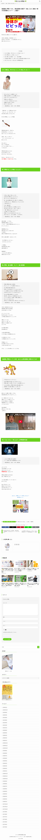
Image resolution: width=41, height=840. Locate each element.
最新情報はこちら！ (20, 497)
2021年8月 (5, 720)
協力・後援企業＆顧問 (27, 836)
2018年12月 (5, 773)
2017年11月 (5, 806)
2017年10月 (5, 809)
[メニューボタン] (1, 1)
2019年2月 (5, 768)
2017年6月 (5, 819)
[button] (5, 527)
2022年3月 (5, 715)
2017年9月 (5, 811)
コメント (5, 602)
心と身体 (28, 521)
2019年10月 (5, 748)
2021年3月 (5, 725)
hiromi (7, 549)
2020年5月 (5, 732)
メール (4, 621)
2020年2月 (5, 737)
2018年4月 (5, 793)
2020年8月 (5, 730)
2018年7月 (5, 786)
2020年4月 (5, 735)
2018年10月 (5, 778)
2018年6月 (5, 788)
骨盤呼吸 (32, 521)
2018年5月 (5, 791)
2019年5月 (5, 760)
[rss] (23, 834)
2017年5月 (5, 821)
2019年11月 (5, 745)
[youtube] (22, 834)
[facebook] (15, 544)
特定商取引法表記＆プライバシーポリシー (16, 836)
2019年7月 (5, 755)
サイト (4, 625)
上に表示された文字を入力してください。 (10, 632)
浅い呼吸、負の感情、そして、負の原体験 (13, 56)
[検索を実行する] (38, 647)
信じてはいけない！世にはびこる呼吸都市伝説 (14, 60)
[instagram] (17, 544)
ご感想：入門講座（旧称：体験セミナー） (9, 521)
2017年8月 (5, 814)
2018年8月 (5, 783)
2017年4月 (5, 824)
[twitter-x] (17, 834)
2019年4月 (5, 763)
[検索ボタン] (39, 1)
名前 (3, 617)
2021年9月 (5, 717)
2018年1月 (5, 801)
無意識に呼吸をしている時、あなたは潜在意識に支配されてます (17, 58)
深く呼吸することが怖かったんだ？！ (12, 54)
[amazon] (18, 544)
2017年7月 (5, 816)
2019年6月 (5, 758)
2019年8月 (5, 753)
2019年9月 (5, 750)
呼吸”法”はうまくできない (21, 521)
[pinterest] (21, 834)
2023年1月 (5, 707)
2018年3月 (5, 796)
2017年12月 (5, 804)
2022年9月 (5, 712)
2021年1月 (5, 727)
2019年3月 (5, 765)
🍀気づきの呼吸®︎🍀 (21, 1)
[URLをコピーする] (35, 527)
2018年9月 (5, 781)
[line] (19, 834)
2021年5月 (5, 722)
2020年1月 (5, 740)
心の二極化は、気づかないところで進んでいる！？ (15, 53)
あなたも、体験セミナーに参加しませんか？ (20, 495)
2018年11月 (5, 776)
